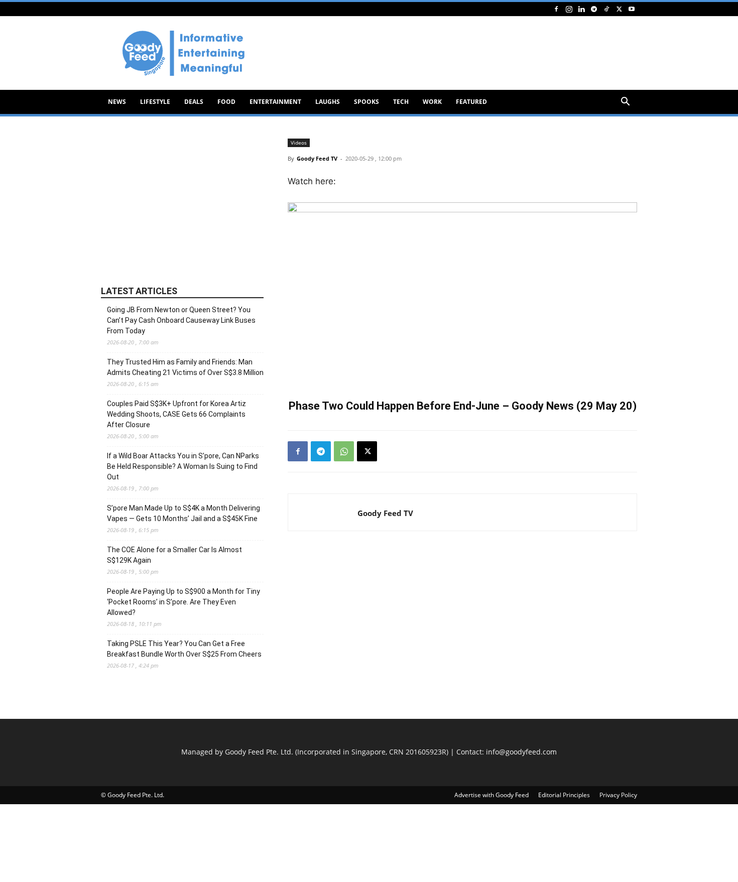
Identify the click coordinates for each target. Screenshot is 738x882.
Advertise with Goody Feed (491, 795)
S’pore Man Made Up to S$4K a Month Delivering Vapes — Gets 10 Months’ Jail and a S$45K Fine (183, 513)
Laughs (327, 101)
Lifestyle (155, 101)
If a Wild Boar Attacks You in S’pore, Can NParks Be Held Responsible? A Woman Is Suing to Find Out (183, 466)
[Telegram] (593, 9)
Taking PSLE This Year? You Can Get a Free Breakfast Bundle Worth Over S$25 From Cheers (184, 649)
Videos (299, 142)
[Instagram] (568, 9)
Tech (401, 101)
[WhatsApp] (344, 451)
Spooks (366, 101)
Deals (193, 101)
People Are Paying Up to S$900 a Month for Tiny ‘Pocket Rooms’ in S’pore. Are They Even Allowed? (183, 601)
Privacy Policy (618, 795)
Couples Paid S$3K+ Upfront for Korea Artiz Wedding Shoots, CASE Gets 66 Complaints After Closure (176, 414)
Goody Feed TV (317, 158)
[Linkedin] (581, 9)
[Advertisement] (454, 53)
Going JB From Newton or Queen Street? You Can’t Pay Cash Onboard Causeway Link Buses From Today (181, 320)
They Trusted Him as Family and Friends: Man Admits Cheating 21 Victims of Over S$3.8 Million (185, 367)
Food (226, 101)
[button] (625, 102)
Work (432, 101)
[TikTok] (606, 9)
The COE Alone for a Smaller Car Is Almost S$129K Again (174, 555)
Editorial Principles (564, 795)
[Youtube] (631, 9)
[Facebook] (556, 9)
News (117, 101)
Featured (471, 101)
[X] (619, 9)
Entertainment (275, 101)
